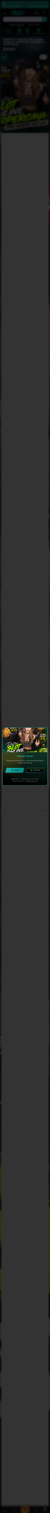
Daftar (36, 770)
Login (16, 770)
